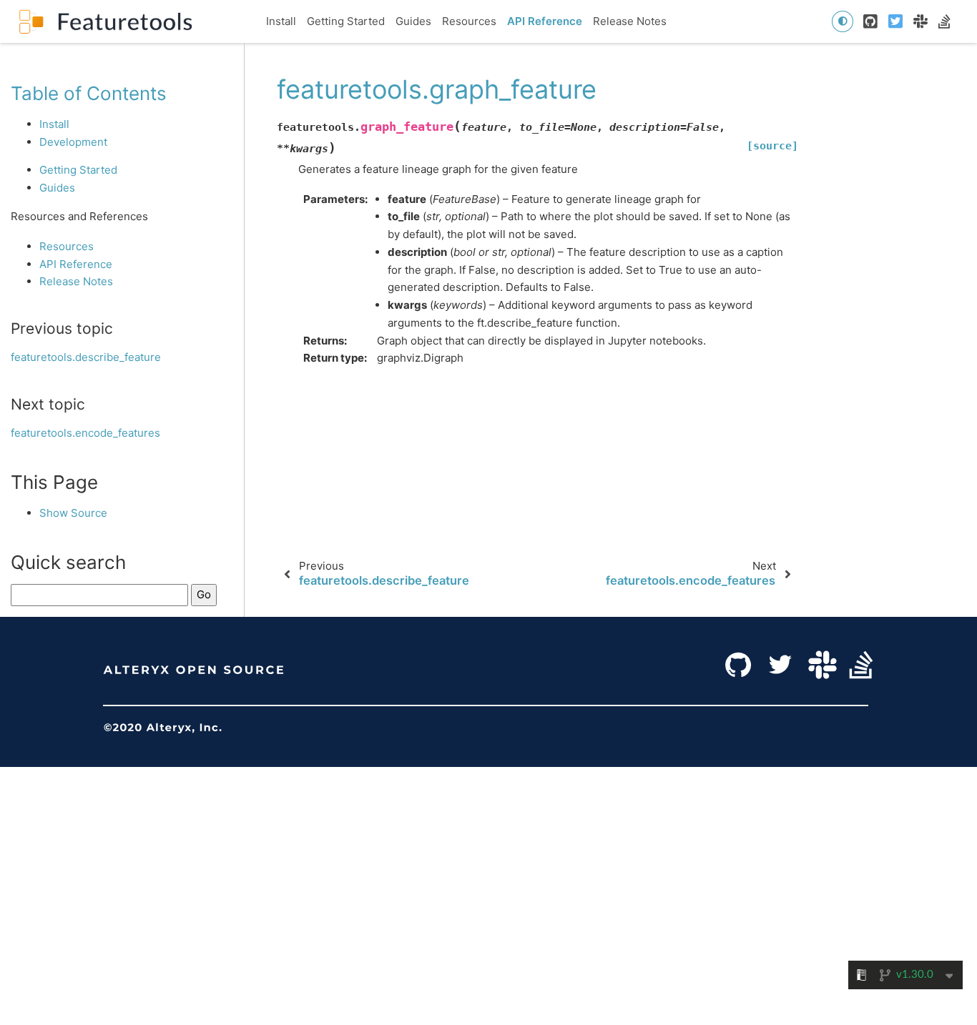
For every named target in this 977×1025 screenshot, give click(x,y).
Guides (413, 21)
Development (73, 142)
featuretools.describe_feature (86, 357)
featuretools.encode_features (85, 433)
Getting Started (346, 21)
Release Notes (630, 21)
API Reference (544, 21)
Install (281, 21)
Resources (469, 21)
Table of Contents (89, 93)
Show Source (73, 513)
